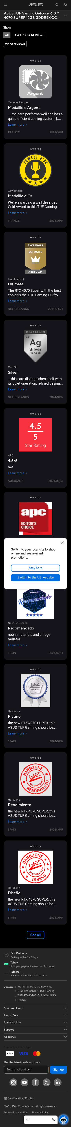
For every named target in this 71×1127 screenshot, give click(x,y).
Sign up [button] (58, 1070)
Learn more (16, 125)
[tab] (6, 35)
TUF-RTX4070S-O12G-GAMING (37, 995)
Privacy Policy (40, 1112)
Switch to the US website (36, 577)
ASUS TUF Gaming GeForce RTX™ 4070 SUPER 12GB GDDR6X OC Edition (31, 15)
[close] (62, 542)
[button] (5, 5)
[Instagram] (13, 1082)
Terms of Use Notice (15, 1112)
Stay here (35, 568)
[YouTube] (24, 1082)
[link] (36, 4)
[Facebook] (35, 1082)
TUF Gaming (47, 991)
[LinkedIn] (58, 1082)
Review (22, 999)
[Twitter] (46, 1082)
